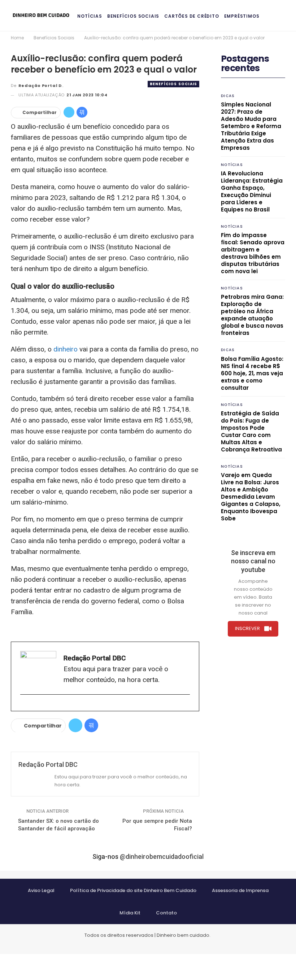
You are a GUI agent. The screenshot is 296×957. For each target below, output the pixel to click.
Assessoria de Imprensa (240, 890)
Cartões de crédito (191, 16)
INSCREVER (247, 628)
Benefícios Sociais (133, 16)
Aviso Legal (41, 890)
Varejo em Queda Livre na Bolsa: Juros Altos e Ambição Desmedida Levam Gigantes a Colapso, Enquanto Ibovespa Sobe (250, 496)
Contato (166, 912)
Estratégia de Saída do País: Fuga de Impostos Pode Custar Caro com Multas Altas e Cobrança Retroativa (251, 431)
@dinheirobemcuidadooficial (162, 856)
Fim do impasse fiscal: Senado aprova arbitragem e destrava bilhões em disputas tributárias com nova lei (252, 253)
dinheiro (65, 349)
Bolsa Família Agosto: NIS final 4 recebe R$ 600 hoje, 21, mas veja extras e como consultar (252, 373)
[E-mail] (23, 706)
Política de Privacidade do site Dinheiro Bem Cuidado (133, 890)
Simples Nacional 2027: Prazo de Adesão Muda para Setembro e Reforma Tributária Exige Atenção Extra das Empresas (251, 126)
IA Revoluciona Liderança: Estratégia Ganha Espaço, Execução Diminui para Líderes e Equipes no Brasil (252, 191)
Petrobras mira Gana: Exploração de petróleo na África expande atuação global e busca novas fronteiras (252, 315)
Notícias (89, 16)
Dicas (228, 96)
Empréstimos (242, 16)
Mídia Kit (129, 912)
